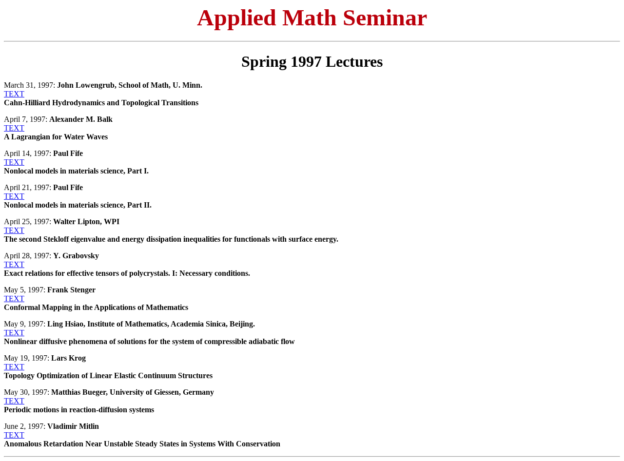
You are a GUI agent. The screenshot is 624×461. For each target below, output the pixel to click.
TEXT (14, 94)
